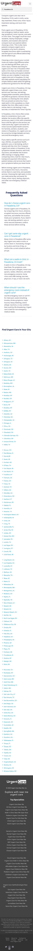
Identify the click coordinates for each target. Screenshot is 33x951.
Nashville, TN (8, 600)
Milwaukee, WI (8, 584)
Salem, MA (7, 688)
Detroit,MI (7, 456)
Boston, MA (7, 392)
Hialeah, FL (7, 505)
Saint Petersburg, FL (10, 685)
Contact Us (22, 938)
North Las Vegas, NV (10, 618)
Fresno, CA (7, 481)
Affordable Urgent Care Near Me (16, 866)
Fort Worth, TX (8, 471)
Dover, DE (7, 459)
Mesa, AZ (7, 578)
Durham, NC (8, 462)
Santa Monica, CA (9, 716)
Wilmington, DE (9, 768)
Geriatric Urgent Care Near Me (16, 831)
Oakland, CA (8, 621)
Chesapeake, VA (9, 420)
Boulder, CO (8, 398)
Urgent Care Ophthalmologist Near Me (15, 886)
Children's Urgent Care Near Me (16, 875)
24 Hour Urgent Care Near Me (16, 807)
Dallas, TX (7, 445)
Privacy (13, 940)
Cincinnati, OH (8, 429)
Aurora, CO (7, 368)
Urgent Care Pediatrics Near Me (16, 869)
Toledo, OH (7, 749)
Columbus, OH (8, 438)
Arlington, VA (8, 362)
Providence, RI (8, 655)
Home (7, 938)
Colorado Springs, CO (11, 435)
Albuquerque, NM (9, 343)
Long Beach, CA (9, 560)
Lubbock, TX (8, 569)
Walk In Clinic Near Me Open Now (16, 813)
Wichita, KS (7, 765)
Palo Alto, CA (8, 633)
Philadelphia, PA (9, 640)
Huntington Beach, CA (11, 514)
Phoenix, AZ (7, 643)
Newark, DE (7, 606)
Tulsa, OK (7, 759)
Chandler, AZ (8, 414)
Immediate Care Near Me (16, 903)
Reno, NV (7, 664)
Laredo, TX (7, 542)
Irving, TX (7, 524)
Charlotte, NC (8, 417)
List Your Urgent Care (18, 940)
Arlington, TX (8, 359)
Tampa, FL (7, 743)
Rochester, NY (8, 673)
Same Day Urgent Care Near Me (16, 906)
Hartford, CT (8, 499)
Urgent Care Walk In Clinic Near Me (16, 861)
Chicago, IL (7, 423)
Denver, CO (7, 450)
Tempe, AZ (7, 746)
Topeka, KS (7, 753)
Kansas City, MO (9, 536)
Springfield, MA (9, 731)
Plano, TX (7, 649)
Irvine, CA (7, 521)
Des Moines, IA (8, 453)
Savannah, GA (8, 722)
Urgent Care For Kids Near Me (16, 818)
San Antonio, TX (9, 697)
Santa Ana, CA (8, 713)
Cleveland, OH (8, 432)
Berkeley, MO (8, 383)
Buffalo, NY (7, 411)
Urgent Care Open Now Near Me (16, 810)
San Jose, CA (8, 710)
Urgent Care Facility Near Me (16, 863)
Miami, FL (7, 581)
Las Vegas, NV (8, 545)
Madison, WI (8, 572)
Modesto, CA (8, 594)
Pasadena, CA (8, 637)
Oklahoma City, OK (10, 624)
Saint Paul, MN (8, 682)
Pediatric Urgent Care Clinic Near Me (16, 872)
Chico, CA (7, 426)
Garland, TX (7, 487)
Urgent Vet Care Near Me (16, 895)
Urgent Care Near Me (16, 804)
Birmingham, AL (9, 386)
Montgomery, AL (9, 590)
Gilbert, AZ (7, 490)
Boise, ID (6, 389)
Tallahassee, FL (8, 740)
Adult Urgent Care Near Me (16, 824)
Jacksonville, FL (9, 527)
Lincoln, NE (7, 551)
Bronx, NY (7, 405)
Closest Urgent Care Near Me (16, 850)
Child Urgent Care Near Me (16, 821)
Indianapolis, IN (9, 518)
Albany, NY (7, 340)
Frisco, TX (7, 484)
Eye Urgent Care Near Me (16, 889)
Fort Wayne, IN (8, 468)
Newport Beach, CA (10, 612)
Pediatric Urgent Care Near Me (16, 815)
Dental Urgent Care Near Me (16, 834)
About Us (14, 938)
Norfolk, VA (7, 615)
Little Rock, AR (8, 554)
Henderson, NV (9, 502)
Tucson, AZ (7, 756)
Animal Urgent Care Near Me (16, 848)
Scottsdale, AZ (8, 725)
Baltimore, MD (8, 377)
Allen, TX (7, 349)
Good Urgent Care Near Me (16, 858)
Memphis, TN (8, 575)
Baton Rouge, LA (9, 380)
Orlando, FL (7, 630)
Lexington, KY (8, 548)
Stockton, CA (8, 737)
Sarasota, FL (8, 719)
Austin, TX (7, 371)
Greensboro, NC (9, 496)
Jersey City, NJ (8, 530)
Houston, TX (8, 511)
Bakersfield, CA (9, 374)
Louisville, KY (8, 566)
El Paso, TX (7, 465)
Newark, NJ (7, 609)
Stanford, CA (8, 734)
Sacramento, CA (9, 676)
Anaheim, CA (8, 352)
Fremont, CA (8, 478)
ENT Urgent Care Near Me (16, 842)
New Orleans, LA (9, 603)
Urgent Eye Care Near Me (16, 837)
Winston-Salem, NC (10, 771)
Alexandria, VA (8, 346)
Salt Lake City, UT (9, 694)
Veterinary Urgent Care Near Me (17, 892)
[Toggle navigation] (30, 3)
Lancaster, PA (8, 539)
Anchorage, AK (8, 355)
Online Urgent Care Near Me (16, 845)
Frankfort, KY (8, 475)
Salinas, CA (7, 691)
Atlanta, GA (7, 365)
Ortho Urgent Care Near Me (16, 839)
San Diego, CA (8, 703)
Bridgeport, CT (9, 402)
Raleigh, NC (7, 661)
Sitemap (20, 940)
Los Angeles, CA (9, 563)
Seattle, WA (7, 728)
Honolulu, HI (8, 508)
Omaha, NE (7, 627)
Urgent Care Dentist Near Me (16, 877)
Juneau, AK (7, 533)
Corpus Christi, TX (10, 441)
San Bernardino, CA (10, 700)
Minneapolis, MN (9, 587)
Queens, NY (7, 658)
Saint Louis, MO (9, 679)
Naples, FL (7, 597)
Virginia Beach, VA (10, 762)
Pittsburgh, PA (8, 646)
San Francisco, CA (10, 706)
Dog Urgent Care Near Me (16, 898)
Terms (7, 940)
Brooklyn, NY (8, 395)
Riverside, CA (8, 670)
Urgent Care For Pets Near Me (16, 900)
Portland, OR (8, 652)
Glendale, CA (8, 493)
